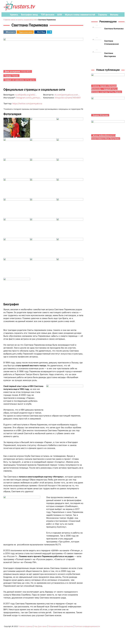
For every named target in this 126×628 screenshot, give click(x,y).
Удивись (14, 14)
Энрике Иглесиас (101, 115)
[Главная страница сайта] (4, 14)
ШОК (59, 14)
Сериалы (102, 14)
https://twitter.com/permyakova (27, 103)
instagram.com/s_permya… (28, 97)
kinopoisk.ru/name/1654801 (68, 97)
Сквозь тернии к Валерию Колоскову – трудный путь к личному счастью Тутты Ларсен (106, 89)
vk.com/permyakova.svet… (66, 94)
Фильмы (114, 14)
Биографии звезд (29, 14)
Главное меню (9, 20)
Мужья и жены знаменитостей (80, 14)
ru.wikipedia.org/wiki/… (26, 94)
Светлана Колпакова (114, 28)
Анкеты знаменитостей (26, 20)
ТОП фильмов (47, 14)
